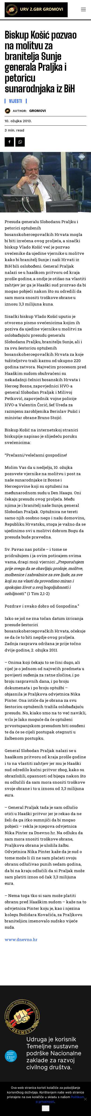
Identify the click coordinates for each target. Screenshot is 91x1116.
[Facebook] (9, 142)
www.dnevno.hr (21, 939)
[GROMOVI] (9, 111)
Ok (46, 1108)
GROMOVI (37, 111)
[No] (85, 1099)
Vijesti (15, 101)
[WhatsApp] (20, 142)
